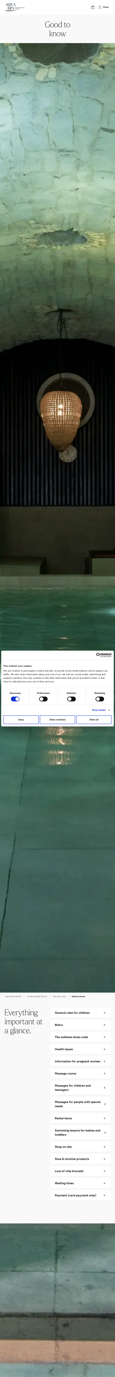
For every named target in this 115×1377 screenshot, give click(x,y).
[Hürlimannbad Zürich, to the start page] (14, 7)
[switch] (43, 699)
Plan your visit (59, 996)
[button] (81, 1013)
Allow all (94, 719)
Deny (21, 719)
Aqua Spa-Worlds (13, 996)
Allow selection (57, 719)
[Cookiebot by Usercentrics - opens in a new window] (98, 655)
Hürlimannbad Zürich (37, 996)
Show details (99, 710)
